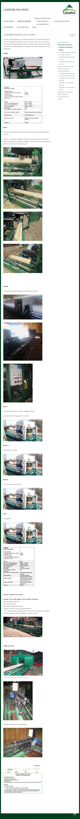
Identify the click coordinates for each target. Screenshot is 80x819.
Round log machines (24, 21)
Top (75, 808)
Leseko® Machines (16, 9)
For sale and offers (23, 27)
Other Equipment (8, 27)
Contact (34, 27)
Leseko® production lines (62, 21)
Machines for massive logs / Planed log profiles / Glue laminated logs (42, 21)
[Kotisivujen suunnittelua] (74, 816)
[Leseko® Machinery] (69, 14)
